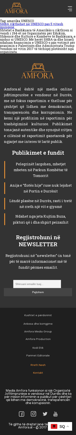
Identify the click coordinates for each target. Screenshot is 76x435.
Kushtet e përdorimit (38, 315)
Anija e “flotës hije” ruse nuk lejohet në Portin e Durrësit (41, 188)
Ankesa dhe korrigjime (38, 324)
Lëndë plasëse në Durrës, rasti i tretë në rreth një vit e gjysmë (40, 203)
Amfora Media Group (38, 331)
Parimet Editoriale (38, 355)
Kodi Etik (38, 348)
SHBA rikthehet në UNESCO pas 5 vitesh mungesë (31, 25)
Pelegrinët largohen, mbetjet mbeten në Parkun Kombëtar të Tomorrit (41, 170)
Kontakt (38, 373)
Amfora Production (38, 339)
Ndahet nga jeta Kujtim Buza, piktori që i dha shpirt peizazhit (40, 219)
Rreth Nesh (38, 365)
